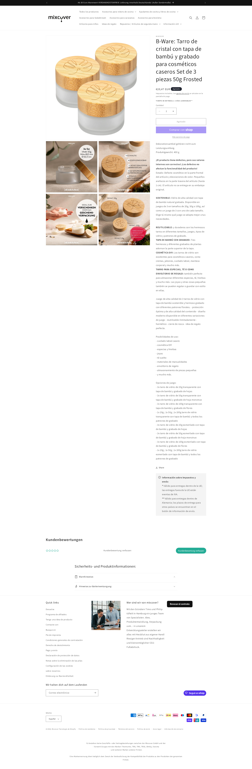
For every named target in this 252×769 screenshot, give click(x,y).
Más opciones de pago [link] (181, 137)
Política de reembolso (87, 729)
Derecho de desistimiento (58, 645)
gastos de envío (182, 93)
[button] (118, 12)
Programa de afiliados (56, 614)
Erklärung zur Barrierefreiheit (60, 676)
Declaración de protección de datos (62, 655)
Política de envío (143, 729)
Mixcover (55, 729)
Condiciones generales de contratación (64, 640)
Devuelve (50, 609)
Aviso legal (157, 729)
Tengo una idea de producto (59, 619)
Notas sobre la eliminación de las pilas (64, 660)
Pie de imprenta (53, 635)
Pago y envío (51, 650)
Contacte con (52, 624)
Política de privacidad (106, 729)
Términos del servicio (126, 729)
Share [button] (161, 467)
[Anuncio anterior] (47, 3)
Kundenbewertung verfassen (191, 550)
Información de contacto (173, 729)
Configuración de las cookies (59, 665)
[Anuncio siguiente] (205, 3)
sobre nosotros (53, 670)
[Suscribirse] (95, 692)
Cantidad (159, 105)
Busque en (51, 629)
